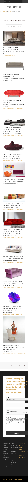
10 (19, 365)
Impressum (22, 443)
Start (1, 11)
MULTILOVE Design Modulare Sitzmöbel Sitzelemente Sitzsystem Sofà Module (13, 206)
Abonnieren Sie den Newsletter (22, 461)
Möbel (9, 11)
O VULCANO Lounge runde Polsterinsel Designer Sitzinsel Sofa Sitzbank (12, 156)
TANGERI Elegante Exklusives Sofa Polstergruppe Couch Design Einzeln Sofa (13, 259)
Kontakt (21, 445)
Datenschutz (22, 457)
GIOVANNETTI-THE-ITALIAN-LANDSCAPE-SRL (14, 108)
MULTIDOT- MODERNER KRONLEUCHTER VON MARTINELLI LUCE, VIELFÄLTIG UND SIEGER (15, 458)
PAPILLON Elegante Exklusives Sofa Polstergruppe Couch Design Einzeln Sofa (13, 181)
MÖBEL (5, 11)
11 (21, 365)
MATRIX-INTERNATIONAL (9, 55)
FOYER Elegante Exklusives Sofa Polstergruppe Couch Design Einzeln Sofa (13, 284)
